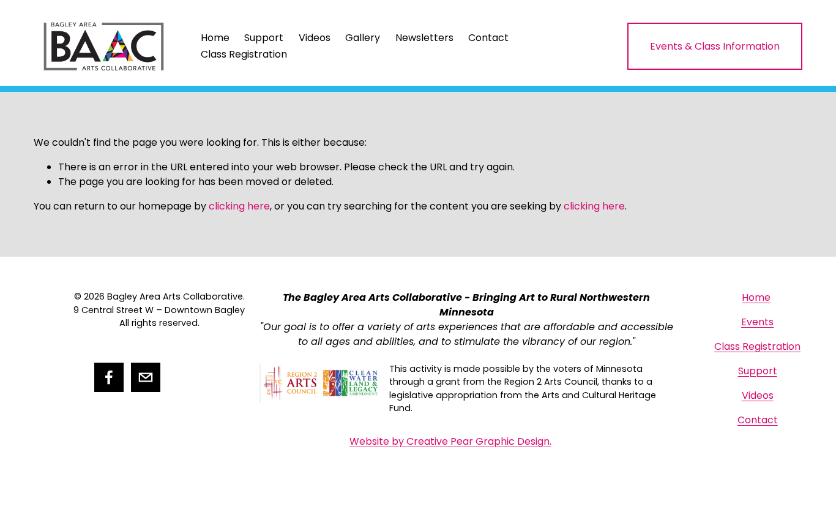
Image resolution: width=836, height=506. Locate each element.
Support (263, 38)
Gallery (362, 38)
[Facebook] (109, 377)
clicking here (239, 206)
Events (757, 322)
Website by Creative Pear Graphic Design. (450, 441)
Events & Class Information (715, 46)
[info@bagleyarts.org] (145, 377)
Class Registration (244, 54)
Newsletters (424, 38)
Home (215, 38)
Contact (488, 38)
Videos (314, 38)
